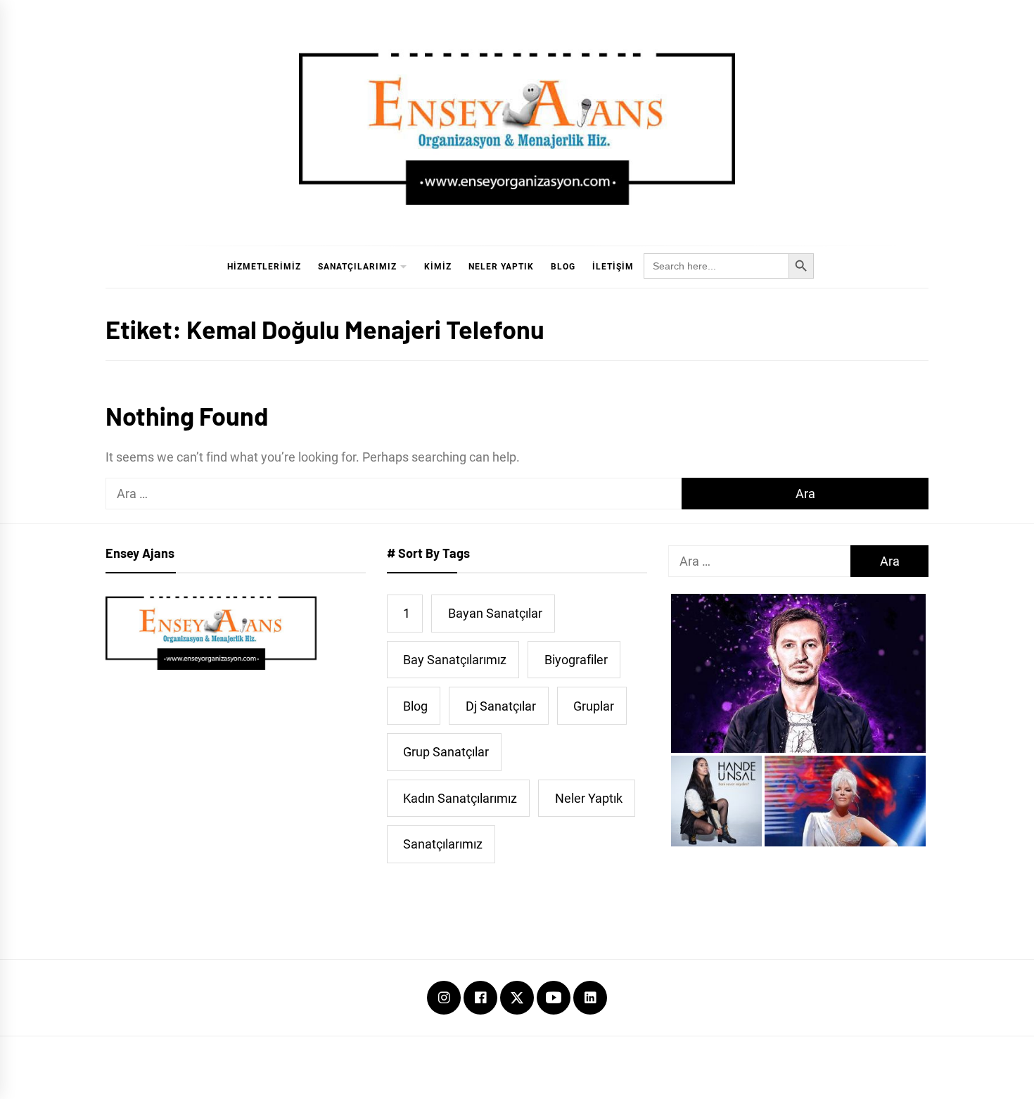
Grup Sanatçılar (446, 751)
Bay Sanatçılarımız (454, 659)
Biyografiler (576, 659)
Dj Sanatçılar (501, 706)
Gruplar (593, 706)
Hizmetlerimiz (264, 267)
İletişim (613, 267)
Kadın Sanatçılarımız (460, 798)
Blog (563, 267)
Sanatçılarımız (357, 267)
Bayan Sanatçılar (495, 613)
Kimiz (438, 267)
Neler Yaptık (501, 267)
